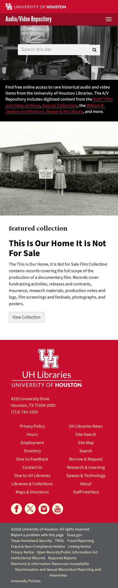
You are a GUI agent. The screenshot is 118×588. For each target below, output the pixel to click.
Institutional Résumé (28, 558)
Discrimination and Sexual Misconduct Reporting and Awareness (58, 572)
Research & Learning (86, 467)
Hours (32, 434)
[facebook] (16, 508)
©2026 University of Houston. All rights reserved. (50, 529)
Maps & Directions (32, 492)
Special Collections (59, 106)
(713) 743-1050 (24, 412)
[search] (94, 50)
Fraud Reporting (80, 541)
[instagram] (43, 508)
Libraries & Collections (32, 484)
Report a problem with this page (37, 535)
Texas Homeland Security (31, 541)
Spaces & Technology (85, 476)
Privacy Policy (32, 426)
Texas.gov (74, 535)
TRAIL (59, 541)
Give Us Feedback (32, 459)
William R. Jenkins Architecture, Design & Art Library (55, 109)
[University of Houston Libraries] (46, 367)
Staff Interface (86, 492)
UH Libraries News (86, 426)
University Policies (26, 581)
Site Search (85, 434)
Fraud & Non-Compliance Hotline (38, 546)
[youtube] (57, 508)
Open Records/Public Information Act (67, 552)
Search (85, 451)
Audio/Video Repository (28, 19)
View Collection (26, 317)
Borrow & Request (86, 459)
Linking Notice (79, 546)
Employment (32, 443)
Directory (32, 451)
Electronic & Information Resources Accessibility (50, 564)
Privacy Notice (22, 552)
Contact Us (32, 467)
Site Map (86, 443)
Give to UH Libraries (32, 476)
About (85, 484)
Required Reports (62, 558)
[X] (30, 508)
